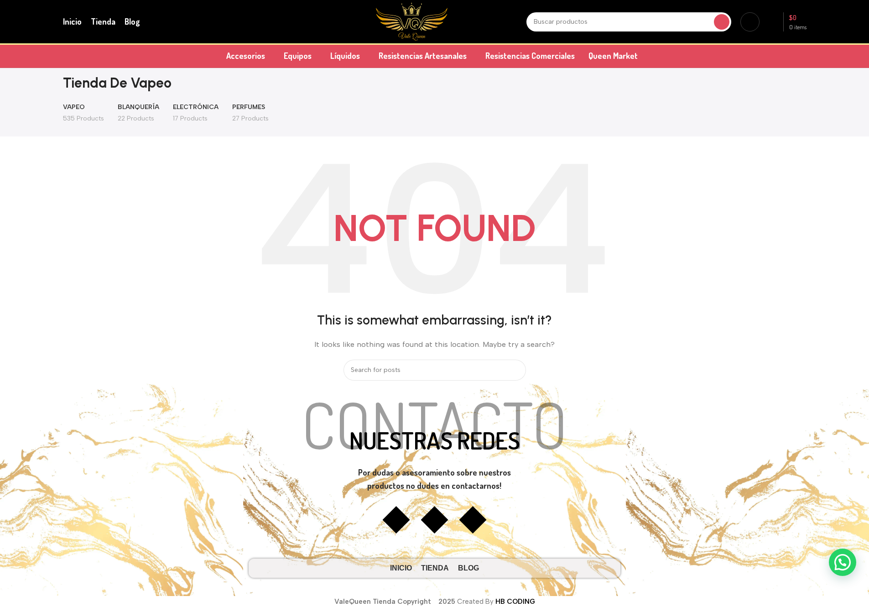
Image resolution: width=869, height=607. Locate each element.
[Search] (721, 22)
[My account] (750, 22)
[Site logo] (412, 21)
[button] (842, 562)
